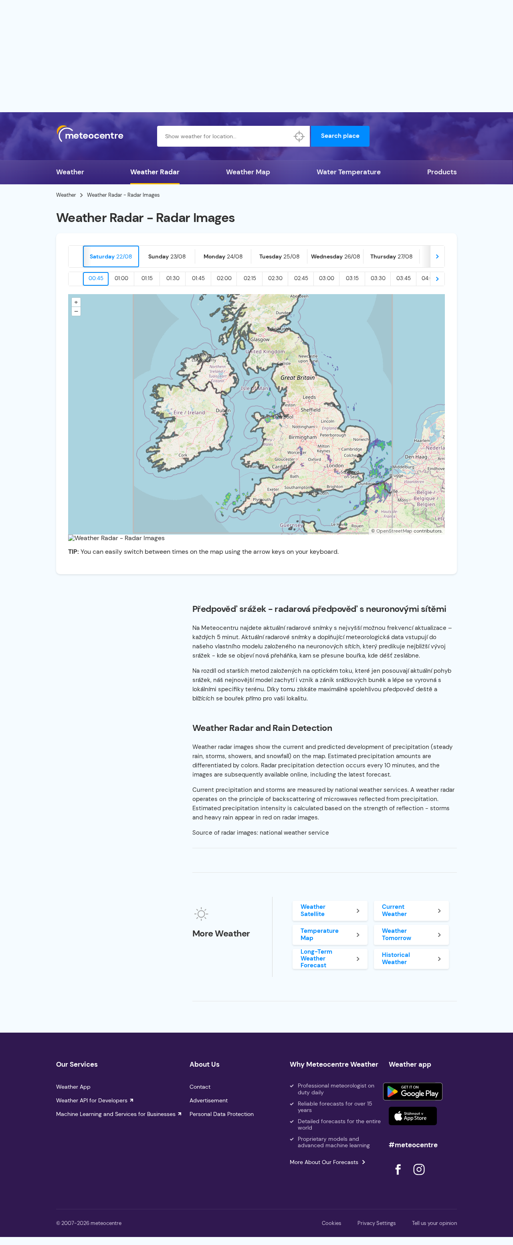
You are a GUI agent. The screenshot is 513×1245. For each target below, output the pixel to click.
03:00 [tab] (326, 278)
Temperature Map (320, 934)
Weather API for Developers (91, 1100)
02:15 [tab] (250, 278)
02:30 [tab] (275, 278)
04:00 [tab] (429, 278)
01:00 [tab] (121, 278)
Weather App (73, 1086)
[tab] (111, 256)
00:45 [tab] (96, 278)
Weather (70, 171)
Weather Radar (155, 171)
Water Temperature (349, 171)
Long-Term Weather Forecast (316, 959)
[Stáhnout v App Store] (413, 1116)
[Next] (437, 256)
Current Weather (394, 910)
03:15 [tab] (352, 278)
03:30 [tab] (378, 278)
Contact (200, 1086)
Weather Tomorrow (396, 934)
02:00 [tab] (224, 278)
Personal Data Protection (222, 1114)
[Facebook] (399, 1177)
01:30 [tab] (173, 278)
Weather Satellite (313, 910)
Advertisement (209, 1100)
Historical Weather (396, 958)
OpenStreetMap (394, 531)
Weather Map (248, 171)
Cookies (331, 1223)
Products (442, 171)
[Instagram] (419, 1177)
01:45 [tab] (198, 278)
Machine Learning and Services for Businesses (116, 1114)
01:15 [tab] (147, 278)
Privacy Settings (376, 1223)
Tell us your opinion (434, 1223)
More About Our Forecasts (324, 1162)
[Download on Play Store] (413, 1091)
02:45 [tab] (301, 278)
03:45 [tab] (403, 278)
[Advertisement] (256, 56)
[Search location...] (299, 136)
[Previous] (76, 256)
